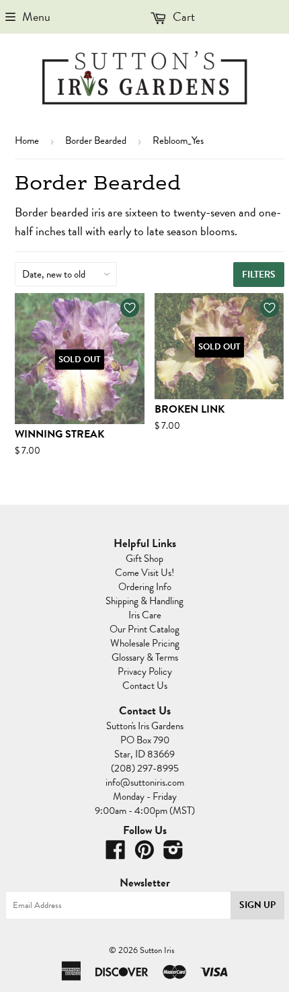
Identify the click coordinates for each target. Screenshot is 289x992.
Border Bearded (95, 140)
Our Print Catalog (144, 629)
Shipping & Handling (144, 600)
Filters (259, 274)
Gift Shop (144, 558)
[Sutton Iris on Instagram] (173, 854)
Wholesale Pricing (144, 643)
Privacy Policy (145, 671)
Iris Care (144, 615)
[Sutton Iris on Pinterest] (144, 854)
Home (27, 140)
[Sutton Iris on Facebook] (116, 854)
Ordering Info (144, 586)
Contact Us (144, 685)
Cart (182, 16)
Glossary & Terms (145, 657)
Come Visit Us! (144, 572)
